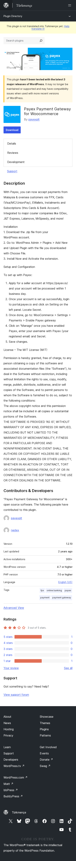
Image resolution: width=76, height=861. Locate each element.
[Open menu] (70, 5)
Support (12, 171)
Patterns (45, 735)
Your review (11, 668)
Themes (45, 723)
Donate (46, 759)
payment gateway (61, 597)
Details (11, 143)
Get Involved (48, 747)
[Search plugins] (41, 40)
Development (16, 162)
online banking (54, 590)
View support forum (16, 694)
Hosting (9, 729)
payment (44, 597)
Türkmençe (19, 812)
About (7, 716)
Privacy (8, 735)
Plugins (44, 729)
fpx (42, 590)
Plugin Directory (13, 16)
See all (68, 668)
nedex (15, 530)
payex (68, 590)
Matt (8, 784)
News (7, 723)
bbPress (11, 790)
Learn (7, 747)
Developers (11, 759)
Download (12, 129)
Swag (45, 766)
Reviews (12, 152)
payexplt (34, 119)
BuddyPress (13, 796)
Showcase (46, 716)
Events (44, 753)
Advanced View (14, 607)
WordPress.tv (14, 766)
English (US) (65, 582)
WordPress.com (16, 777)
